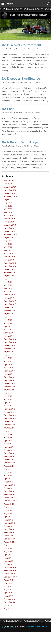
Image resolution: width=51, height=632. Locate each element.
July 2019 (8, 240)
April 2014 (8, 440)
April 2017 (8, 326)
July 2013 (8, 469)
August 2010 (9, 580)
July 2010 (8, 583)
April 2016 (8, 364)
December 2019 (10, 224)
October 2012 (9, 497)
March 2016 (8, 367)
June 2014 (8, 434)
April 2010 (8, 592)
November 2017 (10, 304)
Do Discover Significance (21, 78)
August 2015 (9, 389)
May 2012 (8, 513)
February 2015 (9, 408)
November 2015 (10, 380)
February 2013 (9, 484)
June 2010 (8, 586)
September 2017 (10, 310)
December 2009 (10, 602)
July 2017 (8, 317)
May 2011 (8, 551)
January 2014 (9, 450)
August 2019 (9, 237)
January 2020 (9, 221)
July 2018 (8, 278)
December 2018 (10, 263)
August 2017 (9, 313)
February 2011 (9, 561)
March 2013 (8, 481)
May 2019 (8, 247)
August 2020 (9, 199)
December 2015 (10, 377)
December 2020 (10, 186)
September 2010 (10, 576)
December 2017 (10, 301)
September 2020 (10, 196)
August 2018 (9, 275)
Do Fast (8, 109)
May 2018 (8, 285)
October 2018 (9, 269)
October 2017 (9, 307)
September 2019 (10, 234)
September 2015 (10, 386)
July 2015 (8, 393)
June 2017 (8, 320)
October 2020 (9, 193)
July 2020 (8, 202)
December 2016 (10, 339)
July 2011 (8, 545)
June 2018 (8, 282)
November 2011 (10, 532)
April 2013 (8, 478)
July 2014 (8, 431)
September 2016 (10, 348)
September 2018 (10, 272)
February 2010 (9, 599)
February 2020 (9, 218)
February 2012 (9, 523)
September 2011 (10, 538)
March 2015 (8, 405)
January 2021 (9, 183)
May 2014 (8, 437)
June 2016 (8, 358)
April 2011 (8, 554)
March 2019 (8, 253)
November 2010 (10, 570)
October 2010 (9, 573)
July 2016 (8, 355)
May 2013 (8, 475)
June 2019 (8, 244)
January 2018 (9, 297)
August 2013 (9, 466)
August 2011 (9, 542)
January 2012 (9, 526)
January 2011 (9, 564)
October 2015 (9, 383)
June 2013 (8, 472)
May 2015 (8, 399)
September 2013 (10, 462)
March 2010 (8, 595)
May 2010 (8, 589)
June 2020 (8, 206)
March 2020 (8, 215)
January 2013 (9, 488)
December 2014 (10, 415)
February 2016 (9, 370)
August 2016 (9, 351)
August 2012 (9, 504)
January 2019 (9, 259)
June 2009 (8, 605)
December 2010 (10, 567)
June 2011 (8, 548)
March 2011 (8, 557)
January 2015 (9, 412)
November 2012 (10, 494)
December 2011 (10, 529)
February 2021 (9, 180)
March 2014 (8, 443)
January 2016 (9, 373)
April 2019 (8, 250)
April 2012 (8, 516)
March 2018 (8, 291)
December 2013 (10, 453)
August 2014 (9, 427)
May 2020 (8, 209)
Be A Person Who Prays (20, 142)
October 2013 (9, 459)
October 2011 (9, 535)
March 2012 (8, 519)
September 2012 (10, 500)
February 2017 (9, 332)
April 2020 (8, 212)
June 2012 (8, 510)
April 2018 (8, 288)
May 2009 (8, 608)
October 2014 (9, 421)
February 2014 (9, 446)
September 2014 (10, 424)
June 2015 (8, 396)
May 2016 (8, 361)
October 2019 (9, 231)
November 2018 (10, 266)
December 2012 (10, 491)
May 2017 (8, 323)
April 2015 (8, 402)
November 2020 (10, 190)
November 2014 (10, 418)
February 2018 (9, 294)
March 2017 (8, 329)
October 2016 (9, 345)
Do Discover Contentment (21, 45)
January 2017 (9, 335)
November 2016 (10, 342)
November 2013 (10, 456)
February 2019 (9, 256)
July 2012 (8, 507)
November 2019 (10, 228)
